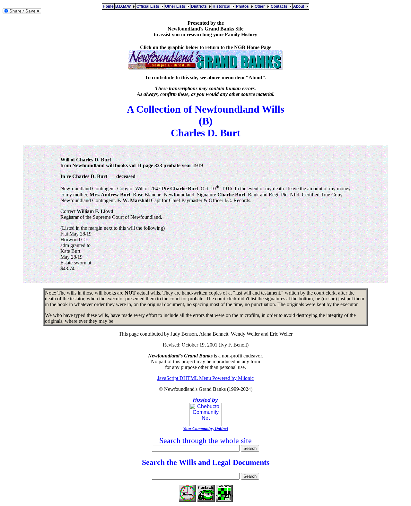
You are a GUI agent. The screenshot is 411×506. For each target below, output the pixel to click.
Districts (200, 6)
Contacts (280, 6)
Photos (243, 6)
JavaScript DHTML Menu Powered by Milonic (205, 378)
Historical (222, 6)
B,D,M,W (124, 6)
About (299, 6)
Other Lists (176, 6)
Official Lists (148, 6)
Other (261, 6)
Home (108, 6)
